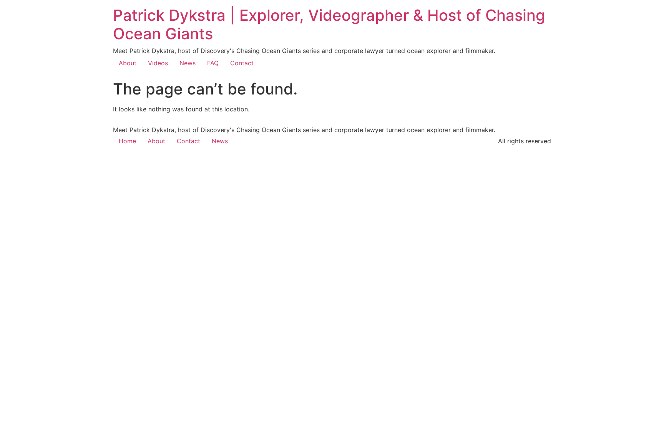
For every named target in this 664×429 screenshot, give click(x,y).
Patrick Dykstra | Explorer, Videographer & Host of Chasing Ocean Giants (329, 24)
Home (127, 141)
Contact (242, 63)
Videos (158, 63)
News (187, 63)
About (127, 63)
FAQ (213, 63)
